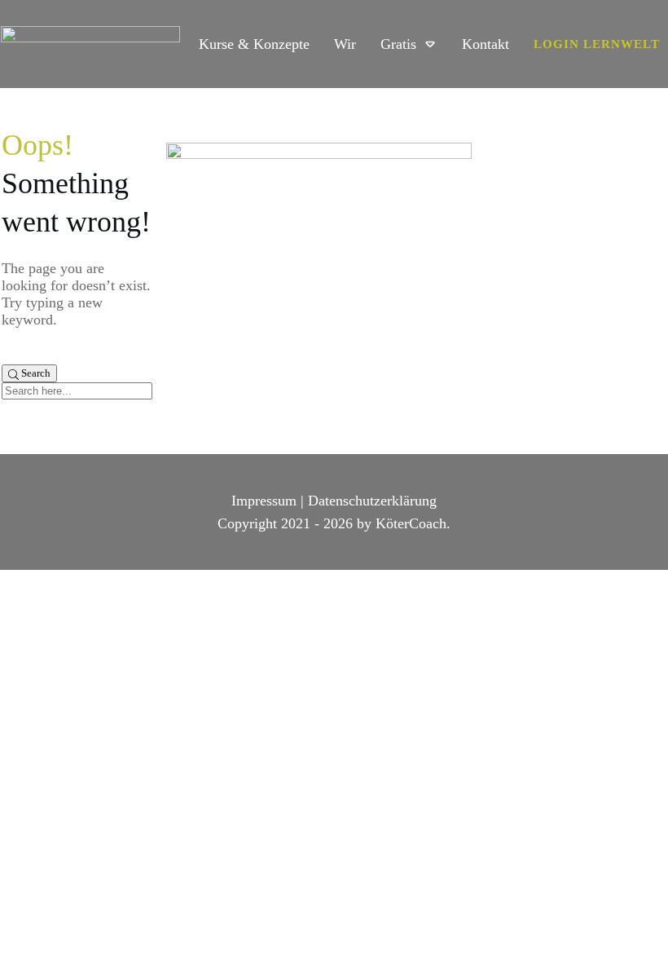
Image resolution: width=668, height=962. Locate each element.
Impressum (264, 500)
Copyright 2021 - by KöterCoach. (334, 523)
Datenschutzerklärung (372, 500)
